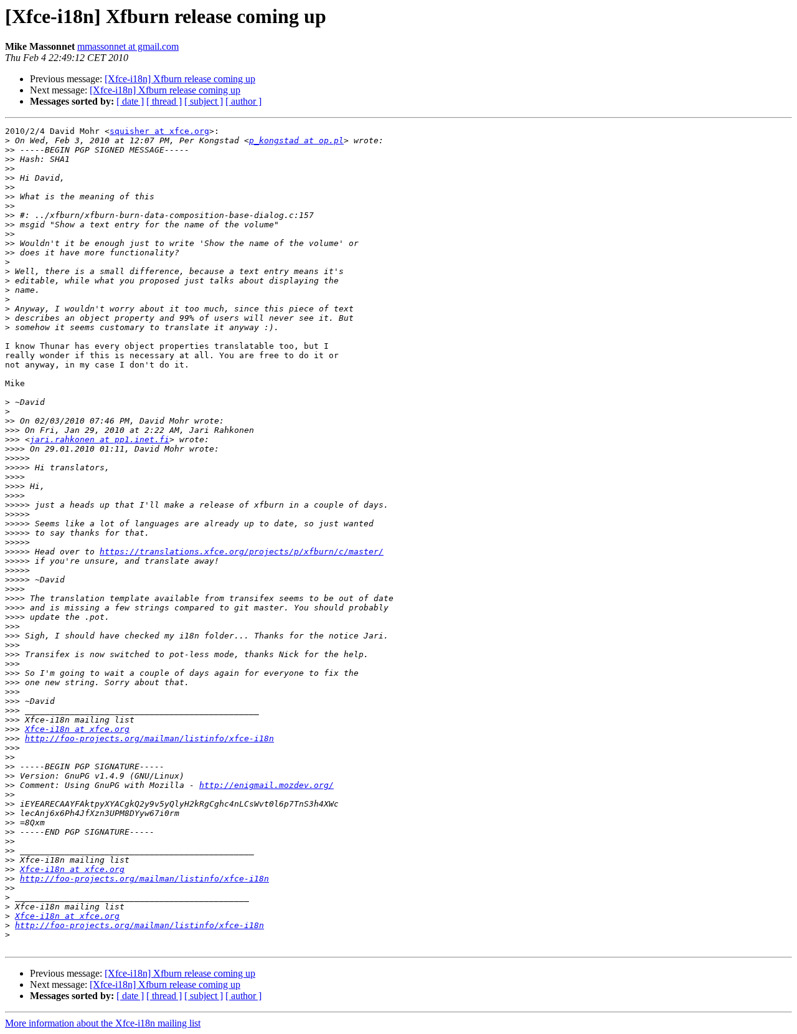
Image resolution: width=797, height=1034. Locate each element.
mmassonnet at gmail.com (128, 46)
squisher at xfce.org (159, 131)
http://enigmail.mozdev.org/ (266, 785)
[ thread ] (164, 101)
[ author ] (243, 101)
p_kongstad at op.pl (296, 140)
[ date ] (130, 101)
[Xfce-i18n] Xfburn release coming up (180, 79)
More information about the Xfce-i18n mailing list (102, 1023)
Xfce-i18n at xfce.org (77, 729)
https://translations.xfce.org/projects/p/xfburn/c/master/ (242, 551)
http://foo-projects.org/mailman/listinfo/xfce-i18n (149, 738)
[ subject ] (203, 101)
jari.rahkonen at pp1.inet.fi (99, 439)
